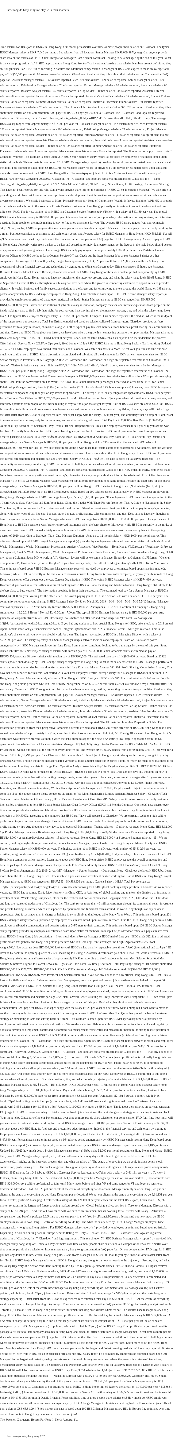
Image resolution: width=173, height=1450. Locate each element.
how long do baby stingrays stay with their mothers (38, 10)
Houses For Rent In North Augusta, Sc (54, 1419)
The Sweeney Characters (14, 1419)
